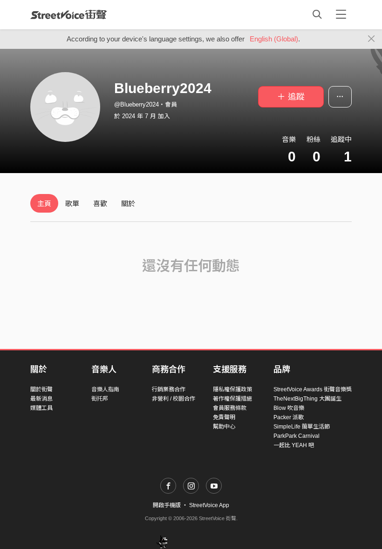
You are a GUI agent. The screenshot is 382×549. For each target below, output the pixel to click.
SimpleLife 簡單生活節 (301, 426)
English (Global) (274, 39)
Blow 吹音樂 (288, 408)
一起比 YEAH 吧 (293, 445)
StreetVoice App (209, 505)
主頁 (44, 204)
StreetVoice (68, 14)
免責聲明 (224, 417)
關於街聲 (41, 389)
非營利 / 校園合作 (173, 398)
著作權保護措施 (232, 398)
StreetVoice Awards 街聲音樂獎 (312, 389)
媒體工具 (41, 408)
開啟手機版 (167, 505)
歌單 (72, 204)
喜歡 (100, 204)
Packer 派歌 (288, 417)
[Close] (371, 39)
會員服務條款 (229, 408)
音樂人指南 (105, 389)
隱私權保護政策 (232, 389)
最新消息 (41, 398)
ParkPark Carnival (296, 436)
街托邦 (99, 398)
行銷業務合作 (168, 389)
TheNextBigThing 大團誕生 (307, 398)
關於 (128, 204)
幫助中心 (224, 426)
